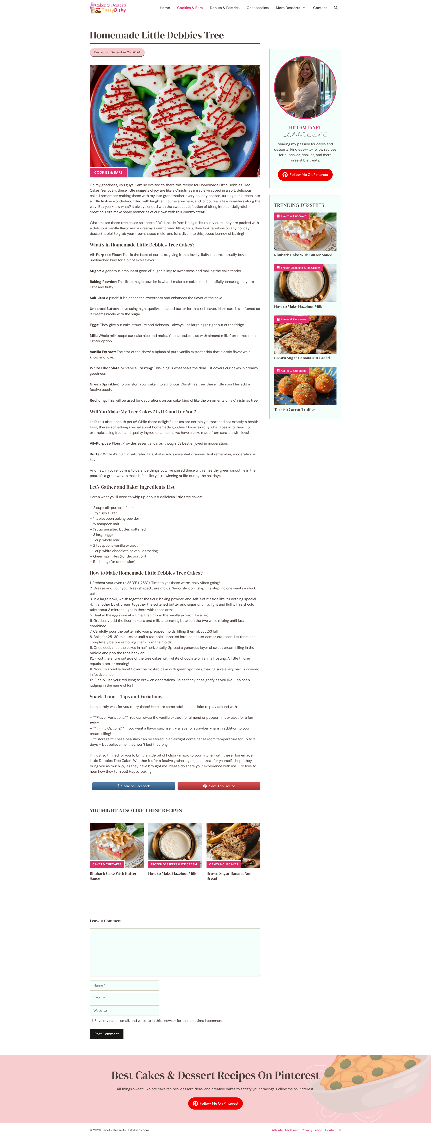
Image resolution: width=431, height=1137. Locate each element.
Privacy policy (312, 1130)
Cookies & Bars (190, 7)
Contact (320, 7)
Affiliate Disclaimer (285, 1130)
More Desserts (288, 7)
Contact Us (333, 1130)
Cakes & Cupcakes (106, 864)
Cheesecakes (258, 7)
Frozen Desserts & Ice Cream (174, 864)
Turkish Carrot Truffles (294, 409)
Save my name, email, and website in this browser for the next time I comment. (159, 1020)
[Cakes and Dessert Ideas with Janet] (108, 8)
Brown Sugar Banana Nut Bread (229, 876)
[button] (335, 8)
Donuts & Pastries (225, 7)
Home (165, 7)
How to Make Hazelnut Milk (172, 873)
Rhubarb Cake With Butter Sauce (113, 876)
